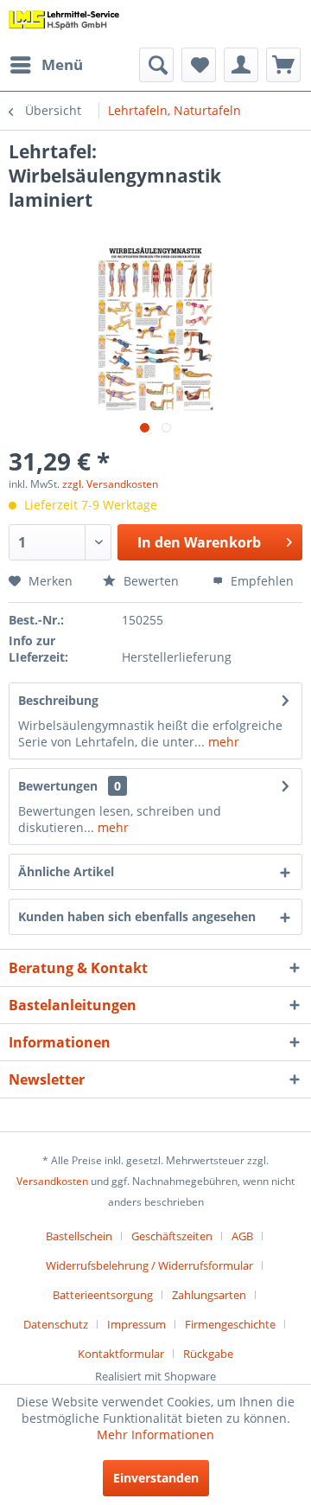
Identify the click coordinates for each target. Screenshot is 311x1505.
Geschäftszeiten (172, 1236)
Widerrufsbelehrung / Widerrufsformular (149, 1265)
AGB (242, 1236)
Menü (62, 64)
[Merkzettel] (198, 65)
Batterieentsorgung (103, 1295)
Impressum (136, 1324)
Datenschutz (55, 1324)
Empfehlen (260, 581)
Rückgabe (208, 1353)
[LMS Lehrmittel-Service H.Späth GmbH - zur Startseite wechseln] (64, 24)
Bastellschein (79, 1236)
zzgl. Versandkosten (110, 484)
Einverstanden (156, 1478)
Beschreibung (58, 700)
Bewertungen (58, 786)
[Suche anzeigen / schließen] (156, 65)
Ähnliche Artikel (66, 871)
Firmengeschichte (230, 1324)
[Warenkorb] (283, 65)
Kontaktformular (121, 1353)
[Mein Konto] (241, 65)
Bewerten (149, 581)
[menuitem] (46, 65)
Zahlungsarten (209, 1295)
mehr (222, 741)
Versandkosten (52, 1181)
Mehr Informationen (155, 1434)
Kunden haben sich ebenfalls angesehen (137, 916)
